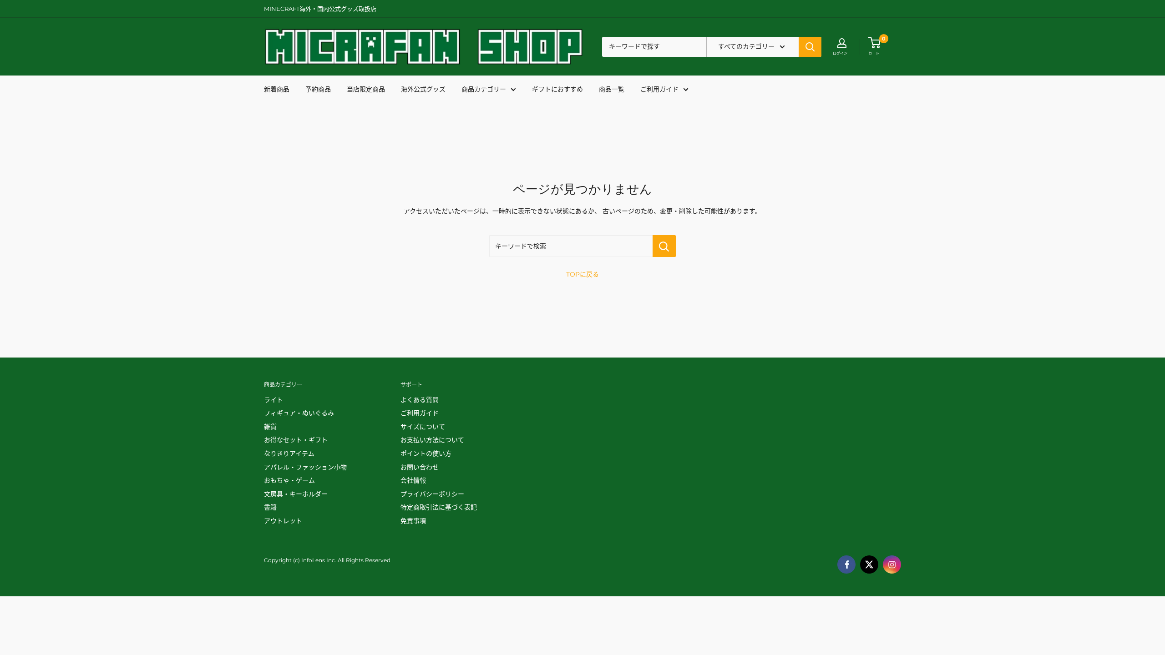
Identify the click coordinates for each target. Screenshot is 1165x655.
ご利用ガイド (659, 89)
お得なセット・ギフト (296, 440)
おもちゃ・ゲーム (289, 480)
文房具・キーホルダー (296, 494)
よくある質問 (419, 400)
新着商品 (276, 89)
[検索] (810, 47)
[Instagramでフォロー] (892, 564)
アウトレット (283, 521)
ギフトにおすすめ (557, 89)
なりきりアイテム (289, 453)
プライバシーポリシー (432, 494)
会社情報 (413, 480)
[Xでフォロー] (869, 564)
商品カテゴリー (483, 89)
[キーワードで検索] (664, 246)
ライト (273, 400)
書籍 (270, 507)
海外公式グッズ (423, 89)
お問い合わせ (419, 467)
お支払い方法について (432, 440)
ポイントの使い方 (425, 453)
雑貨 (270, 427)
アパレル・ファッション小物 (305, 467)
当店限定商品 (366, 89)
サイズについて (422, 427)
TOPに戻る (582, 274)
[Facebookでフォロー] (846, 564)
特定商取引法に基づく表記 (438, 507)
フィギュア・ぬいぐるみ (299, 413)
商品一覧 (611, 89)
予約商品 (318, 89)
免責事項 (413, 521)
